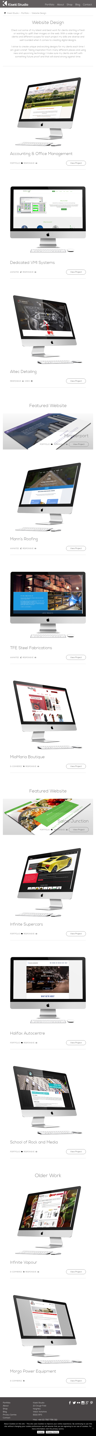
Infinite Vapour (23, 1262)
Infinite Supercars (26, 924)
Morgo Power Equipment (33, 1371)
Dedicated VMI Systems (32, 262)
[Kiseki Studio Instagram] (82, 1403)
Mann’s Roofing (24, 539)
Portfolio (49, 4)
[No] (93, 1428)
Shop (69, 4)
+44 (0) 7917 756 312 (47, 1419)
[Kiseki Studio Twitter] (74, 1403)
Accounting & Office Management (41, 153)
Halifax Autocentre (27, 1033)
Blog (77, 4)
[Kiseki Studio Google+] (87, 1403)
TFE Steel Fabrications (31, 648)
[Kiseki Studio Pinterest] (91, 1403)
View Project (76, 163)
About (60, 4)
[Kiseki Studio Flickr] (78, 1403)
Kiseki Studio (13, 13)
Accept (41, 1432)
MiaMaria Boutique (27, 757)
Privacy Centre (9, 1414)
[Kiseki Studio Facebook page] (70, 1403)
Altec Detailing (23, 371)
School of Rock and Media (34, 1142)
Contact (87, 4)
